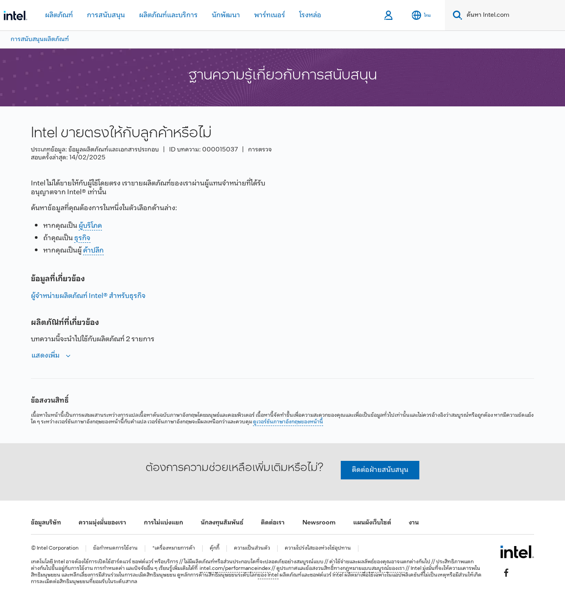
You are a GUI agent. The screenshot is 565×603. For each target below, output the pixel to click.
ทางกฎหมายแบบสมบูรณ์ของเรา (369, 568)
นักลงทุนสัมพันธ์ (222, 522)
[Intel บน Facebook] (506, 572)
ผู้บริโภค (90, 225)
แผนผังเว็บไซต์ (372, 522)
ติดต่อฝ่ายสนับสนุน (380, 470)
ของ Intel (268, 575)
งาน (414, 522)
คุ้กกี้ (214, 548)
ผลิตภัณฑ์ (59, 15)
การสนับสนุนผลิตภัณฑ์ (40, 39)
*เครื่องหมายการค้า (173, 548)
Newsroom (318, 522)
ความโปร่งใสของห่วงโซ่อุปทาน (318, 548)
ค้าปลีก (93, 250)
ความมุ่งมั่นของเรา (102, 522)
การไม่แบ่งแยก (163, 522)
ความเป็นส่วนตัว (252, 548)
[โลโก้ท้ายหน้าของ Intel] (517, 551)
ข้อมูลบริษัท (46, 522)
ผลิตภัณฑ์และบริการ (168, 15)
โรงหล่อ (310, 15)
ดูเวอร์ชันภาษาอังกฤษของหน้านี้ (288, 422)
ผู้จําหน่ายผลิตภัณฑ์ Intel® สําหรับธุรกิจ (88, 296)
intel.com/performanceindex (235, 568)
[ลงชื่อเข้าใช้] (389, 15)
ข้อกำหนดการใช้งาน (115, 548)
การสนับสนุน (106, 15)
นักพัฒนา (226, 15)
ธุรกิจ (82, 238)
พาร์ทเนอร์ (269, 15)
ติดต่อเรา (273, 522)
